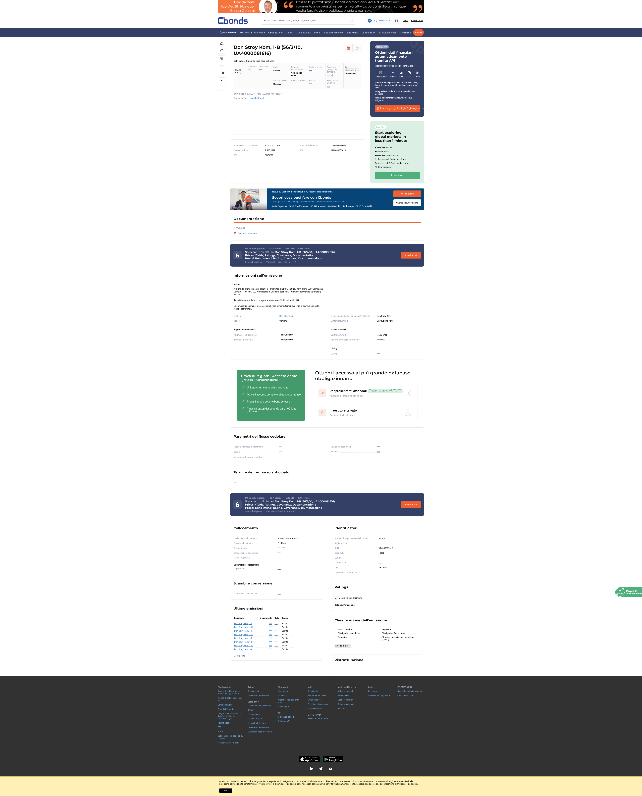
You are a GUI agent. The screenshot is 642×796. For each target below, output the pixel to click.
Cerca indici (313, 691)
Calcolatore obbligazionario (409, 691)
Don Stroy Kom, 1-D (243, 645)
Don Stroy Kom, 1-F (243, 631)
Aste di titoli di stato (257, 723)
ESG (219, 727)
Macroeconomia (315, 708)
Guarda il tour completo (407, 203)
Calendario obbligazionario (260, 706)
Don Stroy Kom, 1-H (243, 627)
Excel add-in (369, 32)
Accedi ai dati (407, 193)
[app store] (309, 759)
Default (251, 710)
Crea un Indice (314, 700)
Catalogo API (284, 721)
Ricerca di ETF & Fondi (318, 719)
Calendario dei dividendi (258, 695)
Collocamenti (254, 714)
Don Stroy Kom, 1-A (243, 649)
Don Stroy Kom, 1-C (243, 642)
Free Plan (397, 175)
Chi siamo (405, 32)
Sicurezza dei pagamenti (378, 695)
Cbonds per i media (346, 704)
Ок (225, 790)
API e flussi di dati (286, 717)
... (222, 88)
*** (260, 70)
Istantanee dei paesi (317, 695)
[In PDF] (348, 48)
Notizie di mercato (346, 691)
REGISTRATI (417, 20)
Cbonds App (283, 707)
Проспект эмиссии (247, 233)
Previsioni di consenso (318, 704)
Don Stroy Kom (286, 316)
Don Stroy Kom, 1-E (243, 638)
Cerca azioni (253, 691)
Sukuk (220, 731)
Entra (405, 20)
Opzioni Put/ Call (255, 719)
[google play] (333, 759)
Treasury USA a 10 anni (228, 743)
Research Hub (344, 695)
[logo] (233, 21)
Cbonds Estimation (226, 709)
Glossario (342, 708)
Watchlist (282, 695)
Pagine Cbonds (225, 723)
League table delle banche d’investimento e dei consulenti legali (229, 716)
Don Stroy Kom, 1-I (243, 623)
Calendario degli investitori (260, 732)
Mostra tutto (239, 656)
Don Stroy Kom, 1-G (243, 634)
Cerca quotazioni (225, 705)
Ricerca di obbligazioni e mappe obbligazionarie (229, 692)
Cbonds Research (345, 700)
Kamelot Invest (257, 98)
